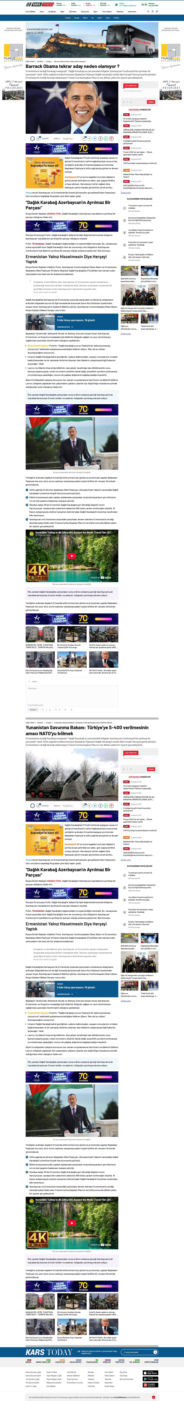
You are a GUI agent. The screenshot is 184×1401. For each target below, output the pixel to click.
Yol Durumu (134, 1361)
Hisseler (107, 1361)
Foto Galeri (107, 11)
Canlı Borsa (71, 1372)
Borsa (28, 1361)
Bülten (85, 18)
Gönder (33, 710)
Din (92, 18)
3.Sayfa (67, 18)
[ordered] (56, 709)
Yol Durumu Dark (32, 1382)
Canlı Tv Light (31, 1386)
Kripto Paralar (151, 1361)
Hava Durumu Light (33, 1372)
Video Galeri (109, 1375)
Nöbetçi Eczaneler (53, 1382)
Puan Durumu (92, 1361)
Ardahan (52, 11)
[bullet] (59, 709)
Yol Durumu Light (33, 1379)
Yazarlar (119, 11)
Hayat (108, 18)
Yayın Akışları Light (54, 1375)
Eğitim (99, 18)
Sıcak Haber (110, 1386)
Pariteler (120, 1361)
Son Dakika (30, 11)
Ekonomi (85, 11)
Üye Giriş (123, 1372)
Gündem (72, 11)
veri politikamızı (120, 1397)
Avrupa (76, 18)
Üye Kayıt (123, 1375)
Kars (42, 11)
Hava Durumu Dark (33, 1375)
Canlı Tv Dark (51, 1372)
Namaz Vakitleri (43, 1361)
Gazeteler (132, 11)
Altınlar (91, 1372)
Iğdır (62, 11)
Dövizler (91, 1375)
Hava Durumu (75, 1361)
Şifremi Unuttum (126, 1379)
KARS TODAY (30, 61)
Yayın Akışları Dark (53, 1379)
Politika (116, 18)
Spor (96, 11)
